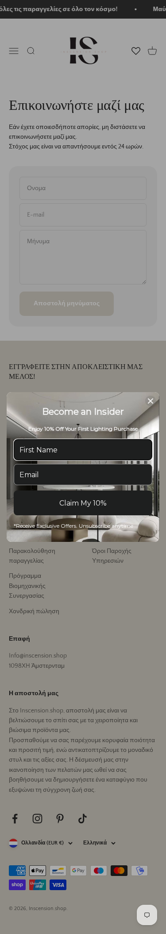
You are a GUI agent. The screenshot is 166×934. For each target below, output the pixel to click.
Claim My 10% (83, 503)
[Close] (150, 401)
